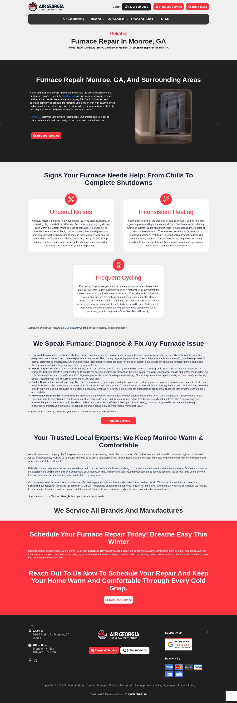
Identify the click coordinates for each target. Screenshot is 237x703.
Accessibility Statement (161, 685)
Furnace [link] (49, 79)
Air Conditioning (73, 18)
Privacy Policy (186, 685)
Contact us (35, 116)
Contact (70, 327)
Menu (165, 19)
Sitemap (140, 685)
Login (117, 6)
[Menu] (172, 19)
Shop (149, 18)
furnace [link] (54, 99)
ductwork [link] (152, 231)
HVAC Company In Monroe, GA (114, 47)
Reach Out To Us (55, 573)
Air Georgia (68, 96)
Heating (96, 18)
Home (72, 47)
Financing (137, 18)
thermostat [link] (196, 227)
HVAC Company (86, 47)
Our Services (116, 18)
